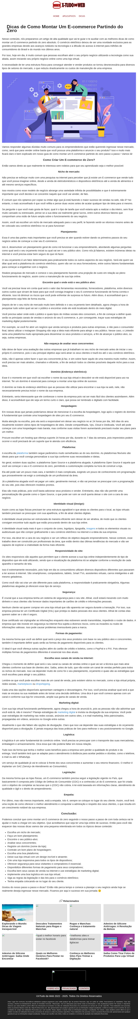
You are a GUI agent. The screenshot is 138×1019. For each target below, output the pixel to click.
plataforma (22, 453)
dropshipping (43, 684)
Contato (84, 988)
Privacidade (69, 988)
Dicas (82, 16)
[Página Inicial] (69, 4)
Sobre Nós (53, 988)
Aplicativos (69, 16)
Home (56, 16)
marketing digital (66, 712)
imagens (91, 528)
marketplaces (25, 684)
